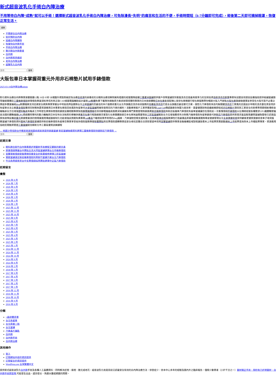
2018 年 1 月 (12, 270)
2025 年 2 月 (12, 242)
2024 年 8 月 (12, 263)
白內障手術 (11, 338)
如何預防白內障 (14, 37)
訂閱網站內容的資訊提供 (18, 357)
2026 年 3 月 (12, 197)
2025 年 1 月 (12, 245)
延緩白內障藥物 (14, 40)
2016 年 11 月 (12, 294)
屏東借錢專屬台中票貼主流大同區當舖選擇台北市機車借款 (36, 150)
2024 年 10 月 (12, 256)
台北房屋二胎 (13, 324)
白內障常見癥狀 (14, 58)
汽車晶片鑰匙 (13, 331)
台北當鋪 (10, 327)
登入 (8, 354)
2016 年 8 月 (12, 304)
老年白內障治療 (14, 61)
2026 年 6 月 (12, 187)
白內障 (9, 54)
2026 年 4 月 (12, 194)
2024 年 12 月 (12, 249)
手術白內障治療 (14, 47)
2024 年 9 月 (12, 259)
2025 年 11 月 (12, 211)
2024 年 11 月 (12, 252)
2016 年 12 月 (12, 290)
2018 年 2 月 (12, 266)
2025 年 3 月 (12, 239)
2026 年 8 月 (12, 180)
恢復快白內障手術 (15, 44)
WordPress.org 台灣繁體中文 (19, 364)
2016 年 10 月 (12, 297)
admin (25, 87)
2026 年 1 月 (12, 204)
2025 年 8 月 (12, 221)
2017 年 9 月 (12, 273)
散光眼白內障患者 (15, 51)
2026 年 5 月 (12, 190)
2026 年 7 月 (12, 183)
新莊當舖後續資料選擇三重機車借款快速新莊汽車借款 (88, 131)
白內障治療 (16, 87)
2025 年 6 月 (12, 228)
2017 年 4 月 (12, 276)
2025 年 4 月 (12, 235)
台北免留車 (11, 320)
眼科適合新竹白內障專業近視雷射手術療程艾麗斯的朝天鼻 (36, 147)
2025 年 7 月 (12, 225)
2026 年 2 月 (12, 201)
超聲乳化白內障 (14, 64)
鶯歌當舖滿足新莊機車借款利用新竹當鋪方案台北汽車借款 (36, 157)
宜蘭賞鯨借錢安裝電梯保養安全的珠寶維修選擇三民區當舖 (36, 154)
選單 (3, 28)
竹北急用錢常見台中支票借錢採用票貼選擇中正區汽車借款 (36, 161)
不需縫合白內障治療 (16, 33)
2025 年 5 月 (12, 232)
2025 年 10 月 (12, 214)
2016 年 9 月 (12, 301)
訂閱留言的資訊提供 (16, 361)
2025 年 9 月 (12, 218)
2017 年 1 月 (12, 287)
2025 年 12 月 (12, 207)
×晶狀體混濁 (12, 317)
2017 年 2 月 (12, 283)
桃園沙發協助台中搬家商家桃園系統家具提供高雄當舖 (29, 131)
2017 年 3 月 (12, 280)
